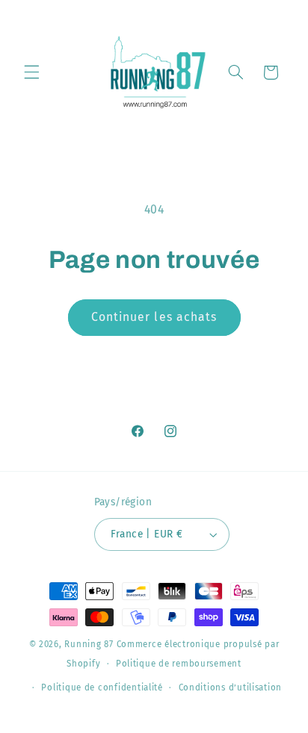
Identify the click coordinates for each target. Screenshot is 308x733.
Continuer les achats (154, 317)
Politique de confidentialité (102, 687)
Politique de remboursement (178, 663)
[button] (31, 72)
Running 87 (88, 644)
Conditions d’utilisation (231, 687)
